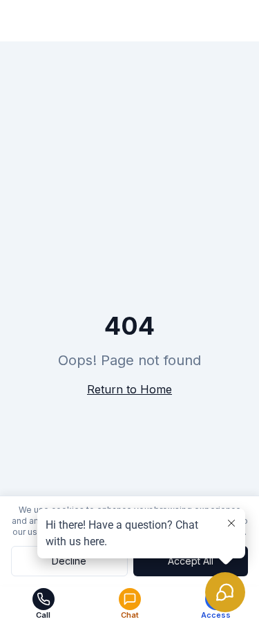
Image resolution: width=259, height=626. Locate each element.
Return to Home (129, 389)
